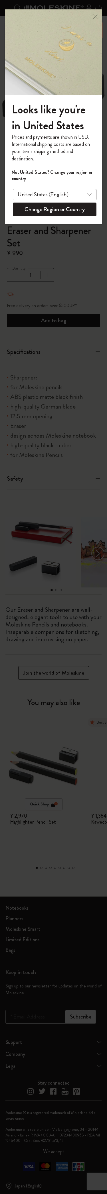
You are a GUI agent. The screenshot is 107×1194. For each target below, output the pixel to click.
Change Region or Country (55, 209)
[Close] (95, 16)
